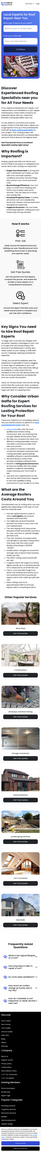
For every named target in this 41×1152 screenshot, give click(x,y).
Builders (4, 1117)
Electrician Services (8, 1113)
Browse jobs (5, 1092)
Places (3, 1042)
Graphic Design (7, 1124)
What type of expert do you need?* (17, 23)
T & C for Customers (9, 1074)
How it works (6, 1021)
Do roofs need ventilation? (19, 976)
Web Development (8, 1120)
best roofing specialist (22, 130)
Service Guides (7, 1032)
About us (4, 1056)
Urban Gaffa (12, 429)
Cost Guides (6, 1028)
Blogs (3, 1039)
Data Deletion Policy (9, 1071)
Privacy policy (6, 1064)
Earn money (5, 1024)
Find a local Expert (8, 1088)
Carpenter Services (8, 1109)
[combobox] (20, 28)
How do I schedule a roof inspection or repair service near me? (19, 1001)
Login (38, 4)
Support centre (7, 1060)
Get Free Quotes (20, 633)
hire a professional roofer (20, 423)
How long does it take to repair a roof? (18, 967)
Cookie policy (6, 1067)
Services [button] (28, 4)
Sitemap (4, 1046)
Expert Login (5, 1095)
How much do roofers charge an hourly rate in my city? (18, 988)
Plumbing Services (8, 1106)
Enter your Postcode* (12, 36)
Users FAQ (5, 1035)
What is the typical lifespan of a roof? (19, 956)
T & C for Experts (7, 1078)
